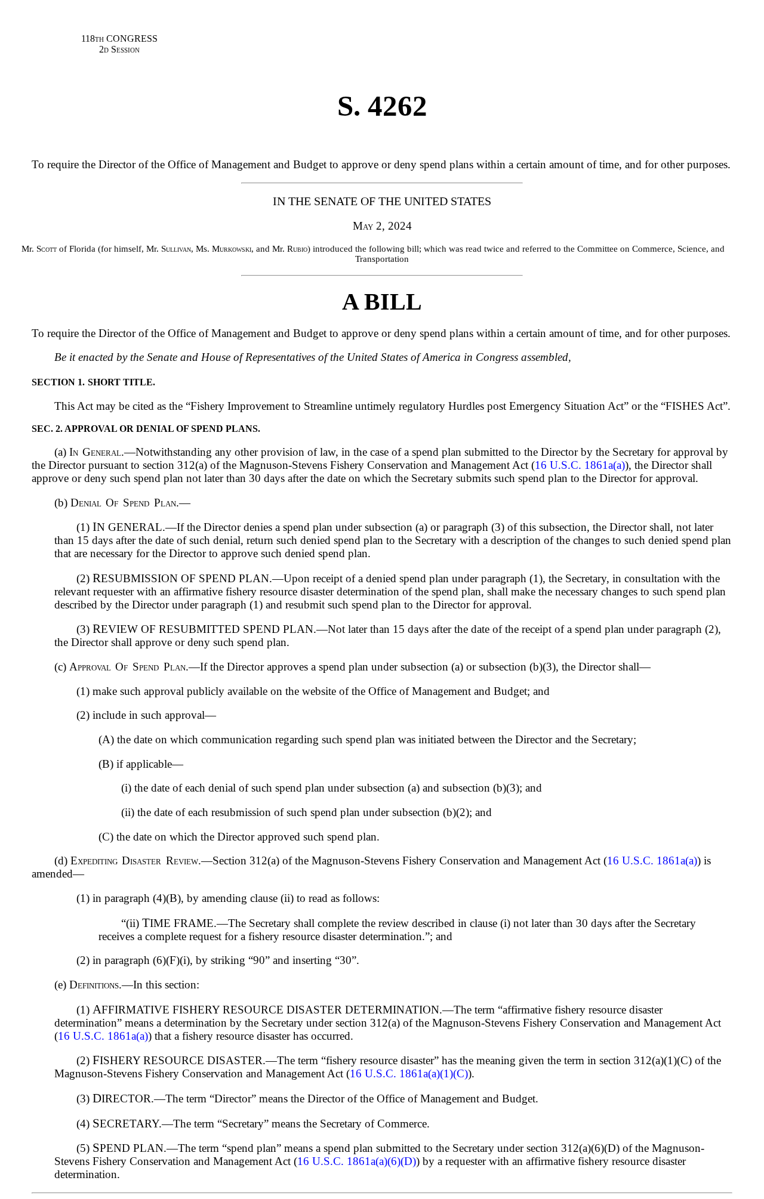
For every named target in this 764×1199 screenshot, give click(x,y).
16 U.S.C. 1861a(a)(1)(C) (409, 1073)
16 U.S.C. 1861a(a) (580, 465)
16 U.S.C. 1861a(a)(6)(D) (356, 1161)
